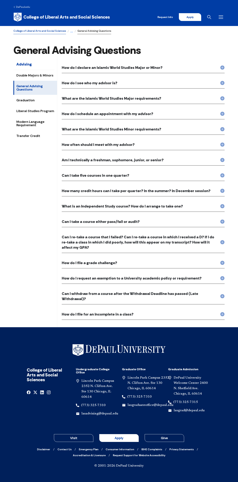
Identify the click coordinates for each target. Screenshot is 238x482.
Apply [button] (119, 438)
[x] (35, 392)
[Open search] (210, 17)
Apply (190, 17)
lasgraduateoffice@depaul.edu (150, 405)
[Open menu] (222, 17)
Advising (24, 64)
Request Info (165, 17)
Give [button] (164, 438)
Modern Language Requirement (30, 123)
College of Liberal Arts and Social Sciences (39, 30)
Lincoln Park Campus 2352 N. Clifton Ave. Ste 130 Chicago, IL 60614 (148, 383)
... (71, 31)
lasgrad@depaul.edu (189, 410)
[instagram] (49, 392)
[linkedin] (42, 392)
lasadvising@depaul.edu (99, 413)
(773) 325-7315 (185, 402)
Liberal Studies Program (35, 111)
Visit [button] (73, 438)
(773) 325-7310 (93, 405)
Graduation (25, 100)
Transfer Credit (28, 136)
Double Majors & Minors (34, 75)
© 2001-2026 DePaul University (119, 466)
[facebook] (28, 392)
